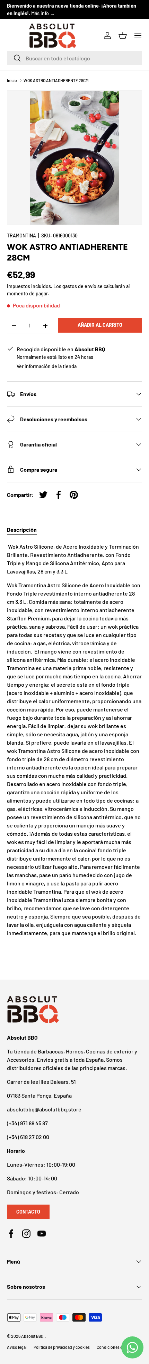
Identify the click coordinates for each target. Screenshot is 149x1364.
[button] (122, 35)
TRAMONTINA (21, 235)
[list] (74, 158)
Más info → (43, 13)
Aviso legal (17, 1347)
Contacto (28, 1212)
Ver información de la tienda (47, 366)
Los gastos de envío (74, 286)
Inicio (12, 80)
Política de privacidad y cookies (62, 1347)
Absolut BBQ (32, 1336)
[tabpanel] (74, 743)
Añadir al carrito (100, 325)
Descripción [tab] (22, 529)
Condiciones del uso (115, 1347)
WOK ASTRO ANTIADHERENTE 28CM (56, 80)
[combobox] (74, 58)
